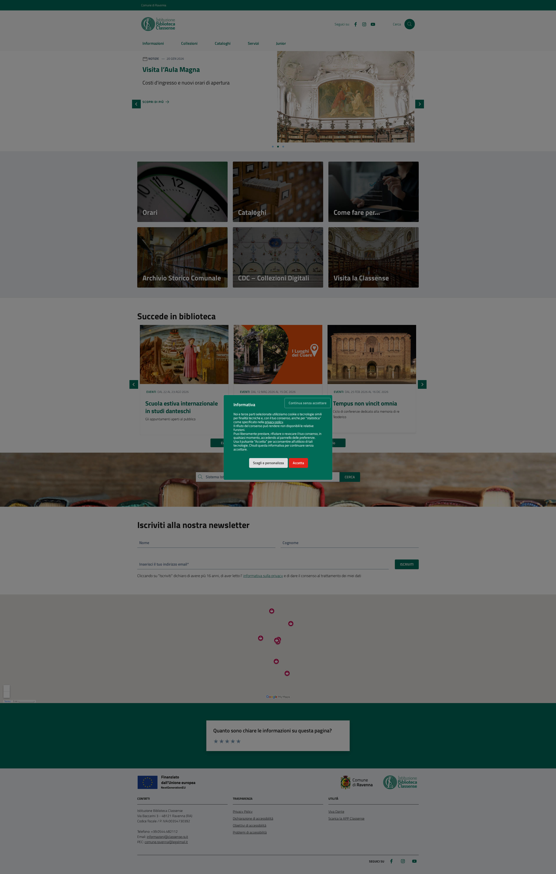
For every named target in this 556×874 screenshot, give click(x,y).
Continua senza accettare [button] (307, 403)
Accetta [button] (298, 462)
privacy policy (274, 422)
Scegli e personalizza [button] (268, 462)
